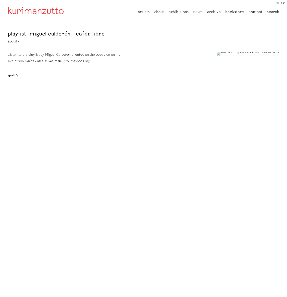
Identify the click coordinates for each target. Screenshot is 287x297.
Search (273, 12)
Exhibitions (179, 12)
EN (277, 3)
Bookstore (234, 12)
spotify (13, 75)
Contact (255, 12)
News (198, 12)
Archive (214, 12)
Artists (144, 12)
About (159, 12)
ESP (283, 3)
